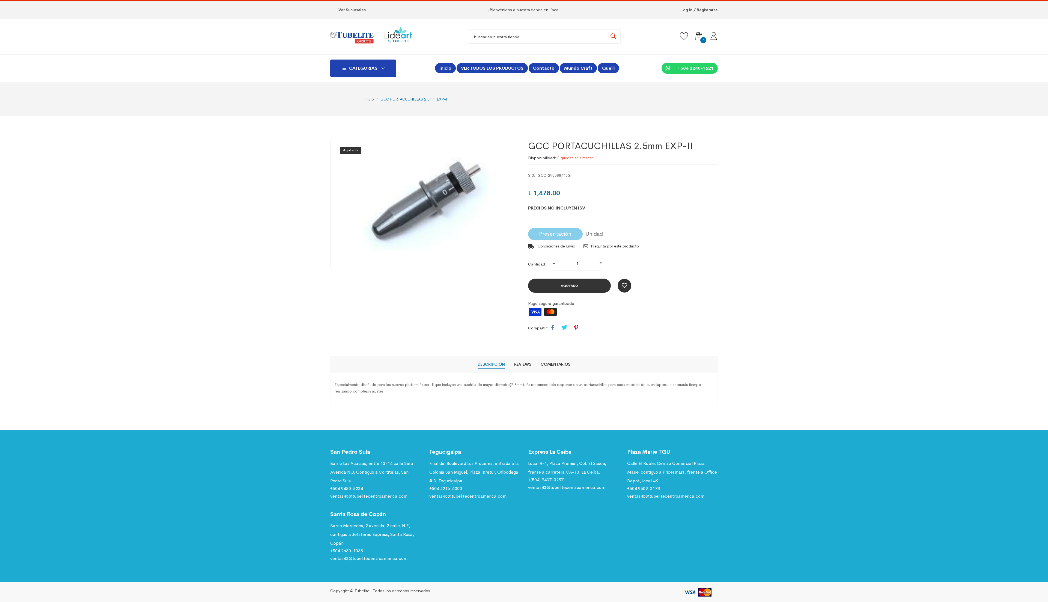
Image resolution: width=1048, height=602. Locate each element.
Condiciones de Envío (556, 246)
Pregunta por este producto (615, 246)
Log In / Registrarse (699, 9)
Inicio (445, 68)
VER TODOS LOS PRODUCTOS (492, 68)
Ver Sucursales (352, 9)
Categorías (363, 68)
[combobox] (544, 36)
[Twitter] (564, 327)
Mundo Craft (578, 68)
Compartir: (538, 327)
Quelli (608, 68)
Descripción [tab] (491, 364)
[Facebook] (553, 327)
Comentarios (555, 364)
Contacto (544, 68)
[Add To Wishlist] (624, 286)
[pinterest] (576, 327)
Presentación (555, 234)
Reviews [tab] (522, 364)
